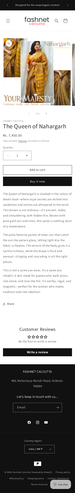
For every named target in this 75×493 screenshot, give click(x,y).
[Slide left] (28, 113)
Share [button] (10, 304)
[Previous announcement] (7, 5)
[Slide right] (46, 113)
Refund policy (16, 478)
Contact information (58, 478)
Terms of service (39, 484)
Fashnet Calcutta (22, 472)
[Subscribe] (57, 407)
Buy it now (37, 181)
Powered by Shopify (41, 472)
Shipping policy (35, 478)
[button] (8, 20)
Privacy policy (63, 472)
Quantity (8, 147)
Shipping (22, 141)
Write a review (37, 352)
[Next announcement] (67, 5)
